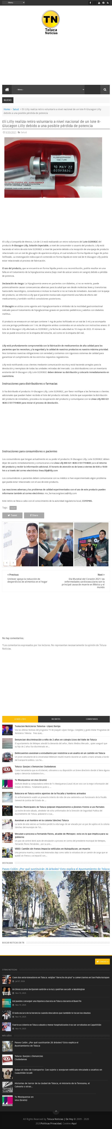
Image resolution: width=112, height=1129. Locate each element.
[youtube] (99, 3)
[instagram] (103, 3)
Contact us (103, 961)
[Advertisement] (27, 59)
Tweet (14, 515)
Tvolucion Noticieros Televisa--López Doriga (37, 726)
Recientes (56, 719)
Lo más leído (20, 719)
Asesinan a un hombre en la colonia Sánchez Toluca (42, 820)
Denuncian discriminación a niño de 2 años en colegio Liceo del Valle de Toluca (56, 739)
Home (7, 109)
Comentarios (92, 719)
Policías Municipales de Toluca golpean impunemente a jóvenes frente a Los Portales (59, 807)
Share (35, 515)
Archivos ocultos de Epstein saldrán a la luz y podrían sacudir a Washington (48, 989)
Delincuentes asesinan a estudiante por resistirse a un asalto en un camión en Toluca (60, 753)
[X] (95, 3)
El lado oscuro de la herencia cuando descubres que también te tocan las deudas (51, 1013)
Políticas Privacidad (51, 1123)
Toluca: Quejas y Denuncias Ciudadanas (35, 766)
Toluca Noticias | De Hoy (60, 1119)
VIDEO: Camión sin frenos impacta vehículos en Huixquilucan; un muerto (52, 849)
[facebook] (90, 3)
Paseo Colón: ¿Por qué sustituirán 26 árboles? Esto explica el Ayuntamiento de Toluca (56, 868)
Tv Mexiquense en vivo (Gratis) (31, 780)
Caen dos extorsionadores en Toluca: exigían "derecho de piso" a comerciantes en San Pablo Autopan (60, 977)
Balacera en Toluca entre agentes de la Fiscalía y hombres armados (50, 793)
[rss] (108, 3)
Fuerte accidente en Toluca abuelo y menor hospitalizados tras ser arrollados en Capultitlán (56, 1025)
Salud (16, 109)
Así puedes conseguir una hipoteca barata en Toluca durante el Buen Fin (46, 1001)
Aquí (74, 1123)
